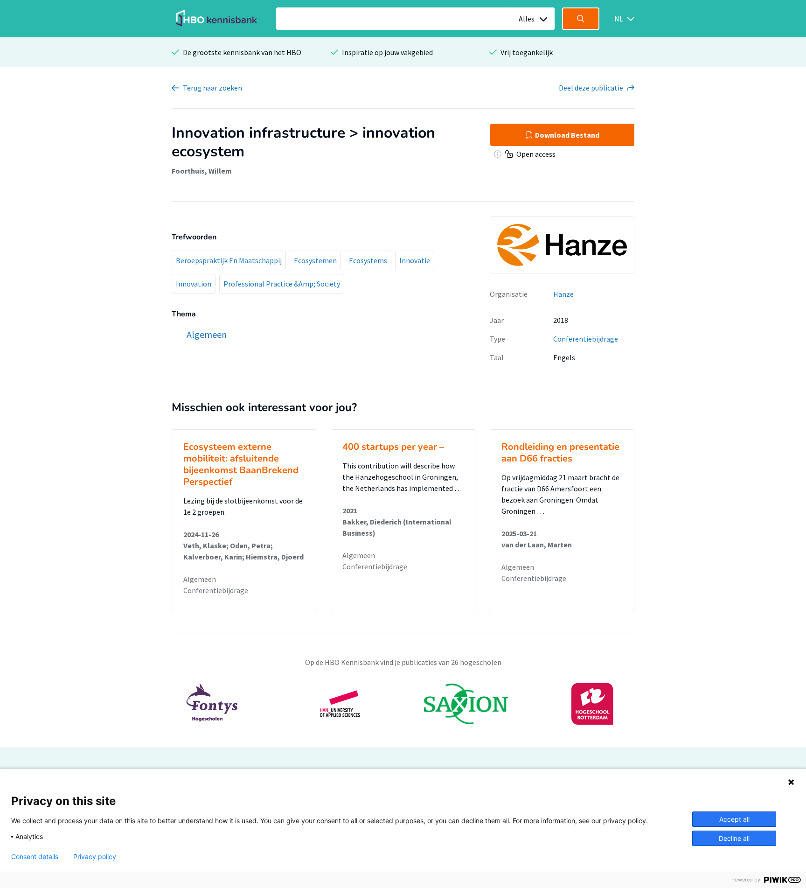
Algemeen (199, 579)
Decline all (734, 838)
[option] (403, 704)
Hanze (563, 294)
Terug (212, 88)
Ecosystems (368, 260)
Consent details (34, 856)
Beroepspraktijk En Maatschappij (229, 260)
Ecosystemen (315, 260)
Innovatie (414, 260)
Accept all (734, 819)
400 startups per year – (393, 447)
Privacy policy (94, 856)
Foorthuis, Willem (202, 170)
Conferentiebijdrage (585, 339)
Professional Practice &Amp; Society (281, 283)
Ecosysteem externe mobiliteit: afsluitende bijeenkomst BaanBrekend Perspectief (241, 464)
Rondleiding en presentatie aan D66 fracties (560, 453)
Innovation (193, 283)
